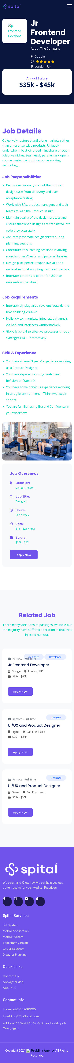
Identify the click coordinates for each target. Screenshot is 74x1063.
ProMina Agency (43, 1050)
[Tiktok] (40, 901)
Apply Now (24, 555)
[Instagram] (18, 901)
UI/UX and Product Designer (34, 725)
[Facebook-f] (7, 901)
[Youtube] (29, 901)
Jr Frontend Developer (28, 665)
